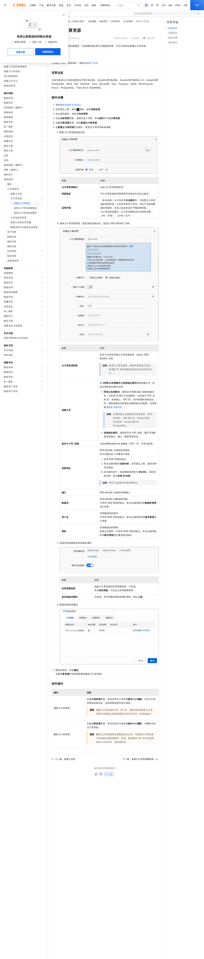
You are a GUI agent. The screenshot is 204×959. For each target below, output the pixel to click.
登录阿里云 (48, 51)
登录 (197, 5)
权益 (61, 5)
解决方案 (51, 5)
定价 (69, 5)
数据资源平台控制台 (70, 104)
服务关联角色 (115, 407)
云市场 (77, 5)
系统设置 (103, 21)
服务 (94, 5)
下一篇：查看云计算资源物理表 (138, 759)
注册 (185, 5)
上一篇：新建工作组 (65, 759)
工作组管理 (115, 21)
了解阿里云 (105, 5)
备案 (170, 5)
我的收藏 (151, 38)
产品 (41, 5)
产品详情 (135, 38)
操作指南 (92, 21)
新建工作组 (92, 62)
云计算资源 (128, 21)
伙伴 (86, 5)
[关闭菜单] (5, 5)
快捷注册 (20, 51)
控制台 (178, 5)
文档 (163, 5)
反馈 (110, 774)
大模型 (32, 5)
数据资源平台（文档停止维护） (72, 21)
